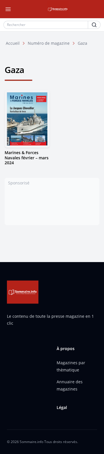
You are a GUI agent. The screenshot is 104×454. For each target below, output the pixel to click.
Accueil (13, 43)
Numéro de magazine (49, 43)
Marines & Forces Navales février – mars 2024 (27, 157)
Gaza (82, 43)
